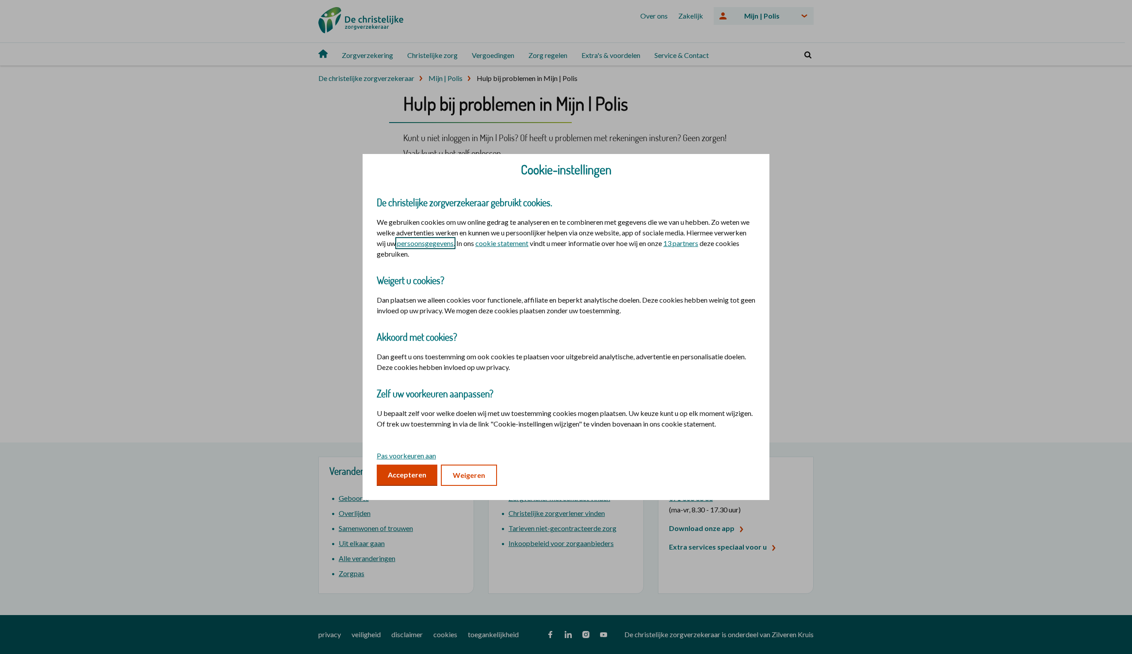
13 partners (680, 243)
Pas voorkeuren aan (406, 455)
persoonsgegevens (425, 243)
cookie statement (501, 243)
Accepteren (407, 474)
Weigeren (469, 475)
